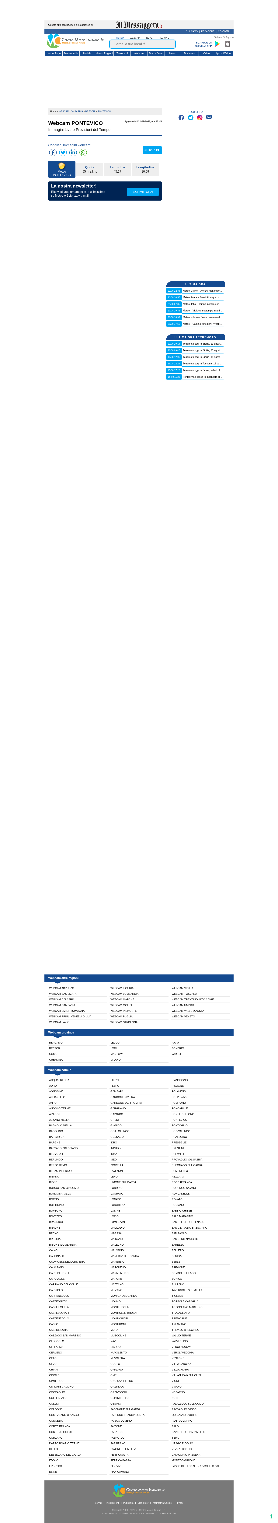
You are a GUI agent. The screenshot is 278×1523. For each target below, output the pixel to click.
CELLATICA (56, 1346)
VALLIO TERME (181, 1335)
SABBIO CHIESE (182, 1210)
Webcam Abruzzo (61, 988)
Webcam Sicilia (182, 988)
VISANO (177, 1386)
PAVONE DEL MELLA (123, 1449)
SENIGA (177, 1256)
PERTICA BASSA (120, 1460)
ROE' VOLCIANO (182, 1420)
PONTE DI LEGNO (183, 1114)
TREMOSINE (179, 1318)
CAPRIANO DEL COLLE (63, 1284)
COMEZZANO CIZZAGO (64, 1414)
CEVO (53, 1363)
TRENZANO (179, 1324)
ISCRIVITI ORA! (143, 191)
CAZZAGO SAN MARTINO (65, 1335)
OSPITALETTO (119, 1397)
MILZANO (116, 1290)
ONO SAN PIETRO (121, 1380)
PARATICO (116, 1432)
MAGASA (116, 1233)
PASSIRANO (117, 1443)
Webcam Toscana (184, 993)
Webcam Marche (122, 999)
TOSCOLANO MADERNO (187, 1307)
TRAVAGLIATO (181, 1312)
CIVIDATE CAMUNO (61, 1386)
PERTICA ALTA (119, 1454)
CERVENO (55, 1352)
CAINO (53, 1250)
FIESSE (115, 1080)
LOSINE (115, 1210)
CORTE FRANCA (59, 1426)
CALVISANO (56, 1267)
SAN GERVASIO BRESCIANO (189, 1227)
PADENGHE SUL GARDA (125, 1409)
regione (164, 38)
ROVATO (177, 1199)
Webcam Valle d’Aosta (188, 1010)
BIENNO (54, 1176)
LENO (114, 1176)
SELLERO (178, 1250)
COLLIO (54, 1403)
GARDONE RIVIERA (122, 1097)
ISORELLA (116, 1165)
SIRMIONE (178, 1267)
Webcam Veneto (183, 1016)
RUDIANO (178, 1204)
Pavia (175, 1042)
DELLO (53, 1449)
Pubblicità (128, 1503)
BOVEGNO (55, 1210)
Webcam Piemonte (123, 1010)
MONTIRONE (118, 1324)
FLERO (114, 1085)
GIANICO (116, 1125)
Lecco (115, 1042)
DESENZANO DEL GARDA (65, 1454)
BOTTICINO (56, 1204)
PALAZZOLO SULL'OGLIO (188, 1403)
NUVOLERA (117, 1358)
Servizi (98, 1503)
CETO (53, 1358)
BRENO (53, 1233)
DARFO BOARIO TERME (64, 1443)
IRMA (113, 1153)
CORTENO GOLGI (60, 1432)
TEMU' (176, 1437)
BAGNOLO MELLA (60, 1125)
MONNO (115, 1301)
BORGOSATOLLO (60, 1193)
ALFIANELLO (57, 1097)
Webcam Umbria (183, 1005)
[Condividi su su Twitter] (63, 152)
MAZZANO (116, 1284)
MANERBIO (117, 1261)
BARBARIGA (56, 1136)
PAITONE (116, 1426)
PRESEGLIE (179, 1142)
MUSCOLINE (118, 1335)
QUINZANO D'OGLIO (184, 1414)
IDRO (113, 1142)
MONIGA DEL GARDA (123, 1295)
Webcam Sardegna (123, 1022)
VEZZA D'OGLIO (182, 1449)
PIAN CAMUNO (119, 1471)
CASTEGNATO (58, 1301)
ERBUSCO (55, 1466)
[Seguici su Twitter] (191, 118)
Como (53, 1053)
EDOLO (53, 1460)
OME (113, 1375)
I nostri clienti (112, 1503)
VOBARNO (178, 1392)
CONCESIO (56, 1420)
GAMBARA (116, 1091)
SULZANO (178, 1284)
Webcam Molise (121, 1005)
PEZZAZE (116, 1466)
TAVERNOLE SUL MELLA (187, 1290)
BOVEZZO (55, 1216)
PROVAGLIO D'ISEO (184, 1409)
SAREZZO (178, 1244)
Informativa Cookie (162, 1503)
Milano (115, 1059)
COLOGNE (55, 1409)
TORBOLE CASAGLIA (185, 1301)
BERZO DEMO (58, 1165)
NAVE (113, 1341)
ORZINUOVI (117, 1386)
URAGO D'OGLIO (182, 1443)
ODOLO (115, 1363)
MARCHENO (118, 1267)
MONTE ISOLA (119, 1307)
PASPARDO (117, 1437)
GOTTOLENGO (119, 1131)
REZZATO (178, 1176)
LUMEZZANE (118, 1221)
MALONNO (117, 1250)
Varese (177, 1053)
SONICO (177, 1278)
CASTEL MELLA (59, 1307)
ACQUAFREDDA (59, 1080)
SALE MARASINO (182, 1216)
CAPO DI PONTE (59, 1273)
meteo (120, 38)
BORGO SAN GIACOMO (64, 1187)
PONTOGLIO (180, 1125)
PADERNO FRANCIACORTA (127, 1414)
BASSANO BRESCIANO (63, 1148)
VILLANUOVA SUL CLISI (186, 1375)
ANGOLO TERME (60, 1108)
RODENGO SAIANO (184, 1187)
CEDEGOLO (56, 1341)
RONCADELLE (180, 1193)
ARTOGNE (55, 1114)
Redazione (207, 31)
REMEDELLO (180, 1170)
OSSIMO (115, 1403)
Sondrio (178, 1048)
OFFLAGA (116, 1369)
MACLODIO (117, 1227)
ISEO (113, 1159)
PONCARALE (180, 1108)
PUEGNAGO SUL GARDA (187, 1165)
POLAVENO (179, 1091)
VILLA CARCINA (181, 1363)
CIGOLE (54, 1375)
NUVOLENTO (118, 1352)
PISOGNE (178, 1085)
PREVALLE (178, 1153)
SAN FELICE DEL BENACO (188, 1221)
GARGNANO (118, 1108)
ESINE (53, 1471)
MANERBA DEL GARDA (124, 1256)
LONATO (115, 1199)
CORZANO (55, 1437)
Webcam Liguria (122, 988)
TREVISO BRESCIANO (185, 1329)
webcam (135, 38)
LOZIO (114, 1216)
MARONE (116, 1278)
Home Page (54, 53)
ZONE (175, 1397)
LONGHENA (117, 1204)
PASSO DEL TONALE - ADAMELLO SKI (195, 1466)
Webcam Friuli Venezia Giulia (70, 1016)
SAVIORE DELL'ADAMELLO (188, 1432)
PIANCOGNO (180, 1080)
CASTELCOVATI (59, 1312)
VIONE (176, 1380)
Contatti (223, 31)
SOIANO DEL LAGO (184, 1273)
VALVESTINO (180, 1341)
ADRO (53, 1085)
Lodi (113, 1048)
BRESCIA (55, 1239)
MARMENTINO (119, 1273)
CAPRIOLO (56, 1290)
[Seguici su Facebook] (182, 118)
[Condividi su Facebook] (53, 152)
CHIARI (53, 1369)
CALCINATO (56, 1256)
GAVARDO (116, 1114)
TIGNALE (177, 1295)
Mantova (116, 1053)
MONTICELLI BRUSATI (124, 1312)
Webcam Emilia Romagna (67, 1010)
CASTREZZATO (58, 1329)
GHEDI (114, 1119)
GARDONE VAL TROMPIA (126, 1102)
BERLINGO (56, 1159)
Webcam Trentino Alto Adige (193, 999)
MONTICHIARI (119, 1318)
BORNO (54, 1199)
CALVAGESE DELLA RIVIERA (67, 1261)
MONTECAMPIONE (183, 1460)
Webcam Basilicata (62, 993)
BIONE (53, 1182)
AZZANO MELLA (59, 1119)
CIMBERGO (56, 1380)
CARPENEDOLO (59, 1295)
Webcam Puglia (121, 1016)
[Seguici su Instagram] (200, 118)
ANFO (53, 1102)
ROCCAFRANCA (182, 1182)
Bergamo (56, 1042)
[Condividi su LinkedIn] (73, 152)
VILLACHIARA (180, 1369)
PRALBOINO (179, 1136)
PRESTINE (178, 1148)
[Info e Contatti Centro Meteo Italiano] (209, 118)
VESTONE (178, 1358)
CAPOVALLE (56, 1278)
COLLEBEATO (58, 1397)
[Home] (75, 47)
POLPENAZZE (180, 1097)
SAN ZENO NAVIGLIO (185, 1239)
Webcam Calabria (62, 999)
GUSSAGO (117, 1136)
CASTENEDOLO (59, 1318)
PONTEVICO (179, 1119)
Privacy (179, 1503)
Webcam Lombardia (124, 993)
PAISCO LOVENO (121, 1420)
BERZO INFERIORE (61, 1170)
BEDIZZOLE (56, 1153)
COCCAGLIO (57, 1392)
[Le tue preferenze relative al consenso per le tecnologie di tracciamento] (271, 1516)
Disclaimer (142, 1503)
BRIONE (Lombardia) (63, 1244)
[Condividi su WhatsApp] (83, 152)
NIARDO (115, 1346)
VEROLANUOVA (181, 1346)
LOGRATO (116, 1193)
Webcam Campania (62, 1005)
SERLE (176, 1261)
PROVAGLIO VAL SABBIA (187, 1159)
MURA (114, 1329)
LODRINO (116, 1187)
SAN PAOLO (179, 1233)
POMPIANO (179, 1102)
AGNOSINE (56, 1091)
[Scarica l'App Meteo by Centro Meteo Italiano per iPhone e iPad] (228, 44)
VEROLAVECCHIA (183, 1352)
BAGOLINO (56, 1131)
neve (149, 38)
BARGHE (54, 1142)
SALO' (175, 1426)
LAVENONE (117, 1170)
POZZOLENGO (181, 1131)
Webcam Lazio (59, 1022)
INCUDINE (116, 1148)
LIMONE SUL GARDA (123, 1182)
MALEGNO (117, 1244)
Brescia (55, 1048)
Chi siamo (192, 31)
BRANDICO (56, 1221)
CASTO (53, 1324)
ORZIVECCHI (118, 1392)
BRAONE (54, 1227)
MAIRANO (116, 1239)
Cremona (56, 1059)
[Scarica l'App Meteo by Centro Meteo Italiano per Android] (217, 44)
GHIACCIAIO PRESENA (186, 1454)
